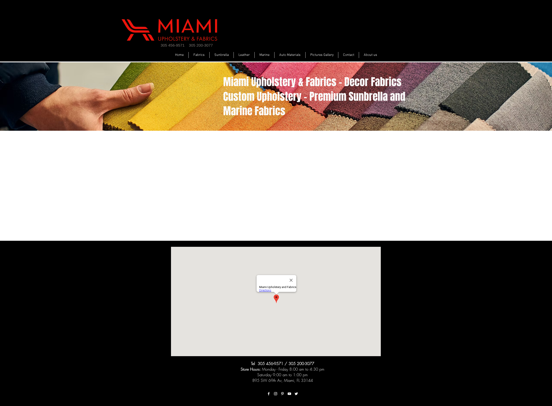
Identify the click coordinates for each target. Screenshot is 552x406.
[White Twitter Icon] (296, 394)
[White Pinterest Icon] (282, 394)
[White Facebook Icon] (269, 394)
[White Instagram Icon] (275, 394)
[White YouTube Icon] (289, 394)
